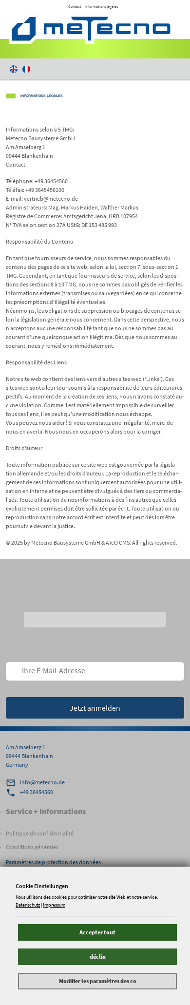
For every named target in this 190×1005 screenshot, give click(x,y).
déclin (98, 956)
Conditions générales (32, 847)
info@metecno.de (42, 782)
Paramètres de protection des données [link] (53, 862)
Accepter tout (97, 932)
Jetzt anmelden (95, 708)
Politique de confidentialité (40, 833)
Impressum (54, 905)
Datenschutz (28, 905)
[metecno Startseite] (91, 28)
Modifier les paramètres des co (97, 981)
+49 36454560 (36, 792)
